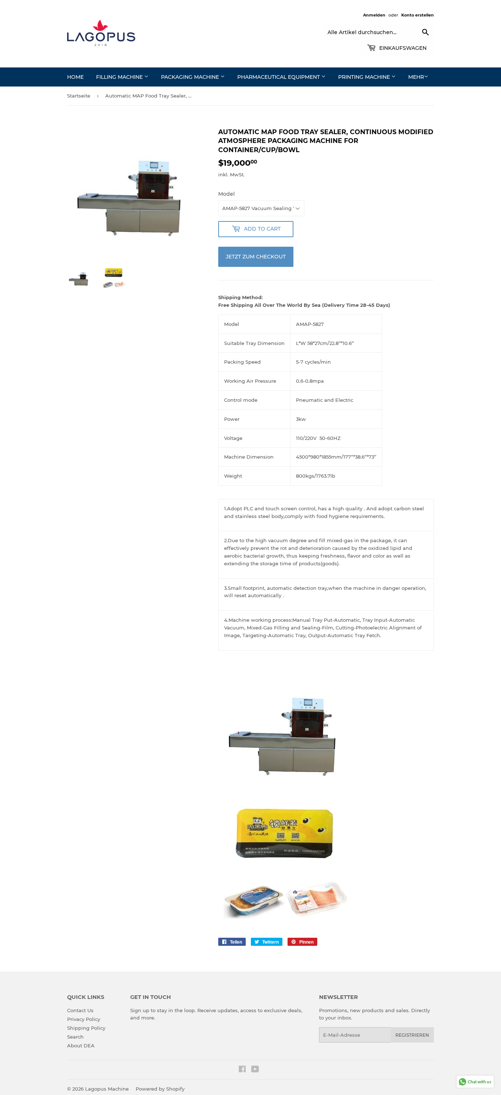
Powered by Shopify (160, 1089)
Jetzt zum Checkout (256, 256)
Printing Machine (364, 77)
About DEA (81, 1045)
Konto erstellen (417, 15)
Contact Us (80, 1010)
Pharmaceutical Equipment (279, 77)
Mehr (416, 77)
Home (75, 77)
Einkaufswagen (402, 48)
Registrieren (412, 1035)
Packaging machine (190, 77)
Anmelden (374, 15)
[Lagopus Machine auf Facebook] (242, 1070)
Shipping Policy (86, 1028)
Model (226, 194)
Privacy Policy (83, 1019)
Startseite (78, 96)
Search (75, 1037)
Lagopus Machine (107, 1089)
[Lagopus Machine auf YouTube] (255, 1070)
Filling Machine (120, 77)
